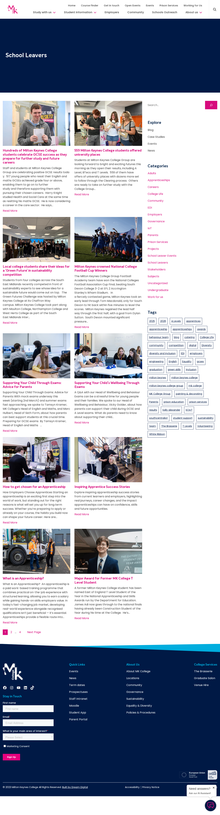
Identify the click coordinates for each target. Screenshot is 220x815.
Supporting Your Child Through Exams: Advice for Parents (32, 385)
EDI (150, 208)
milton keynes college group (166, 385)
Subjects (153, 276)
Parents (153, 235)
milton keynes (157, 377)
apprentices (193, 321)
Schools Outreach (164, 12)
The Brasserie (169, 426)
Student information (78, 12)
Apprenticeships (159, 180)
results (153, 410)
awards (201, 329)
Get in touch (111, 5)
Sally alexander (171, 410)
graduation (155, 369)
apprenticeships (182, 329)
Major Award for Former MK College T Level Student (103, 580)
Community (135, 12)
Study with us (42, 12)
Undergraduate (158, 290)
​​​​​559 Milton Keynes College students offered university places (108, 152)
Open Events (132, 5)
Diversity (207, 345)
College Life (155, 194)
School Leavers (158, 263)
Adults (152, 173)
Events (150, 5)
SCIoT (189, 410)
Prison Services (169, 5)
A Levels (176, 321)
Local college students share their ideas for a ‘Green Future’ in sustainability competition (36, 270)
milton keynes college (184, 377)
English (173, 361)
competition (176, 345)
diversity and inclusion (162, 353)
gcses (200, 361)
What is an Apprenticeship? (24, 578)
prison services (198, 402)
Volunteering (205, 426)
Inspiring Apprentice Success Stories (102, 487)
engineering (156, 361)
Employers (112, 12)
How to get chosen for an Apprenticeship (34, 487)
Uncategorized (158, 283)
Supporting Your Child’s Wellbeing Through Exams (106, 385)
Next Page (34, 632)
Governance (156, 221)
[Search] (211, 105)
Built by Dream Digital (75, 787)
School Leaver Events (162, 256)
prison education (174, 402)
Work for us (155, 297)
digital (192, 345)
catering (189, 337)
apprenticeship (158, 329)
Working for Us (193, 5)
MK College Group (159, 393)
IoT (150, 228)
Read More (10, 211)
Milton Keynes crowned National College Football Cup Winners (105, 268)
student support (182, 418)
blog (176, 337)
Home (71, 5)
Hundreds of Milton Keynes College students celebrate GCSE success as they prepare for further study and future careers (35, 156)
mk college (195, 385)
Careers (153, 187)
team (152, 426)
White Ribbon (157, 434)
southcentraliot (158, 418)
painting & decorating (189, 393)
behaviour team (159, 337)
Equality (186, 361)
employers (196, 353)
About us (191, 12)
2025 (152, 321)
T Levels (187, 426)
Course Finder (89, 5)
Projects (153, 249)
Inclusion (191, 369)
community (156, 345)
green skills (174, 369)
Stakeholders (157, 269)
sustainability (205, 418)
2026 (163, 321)
